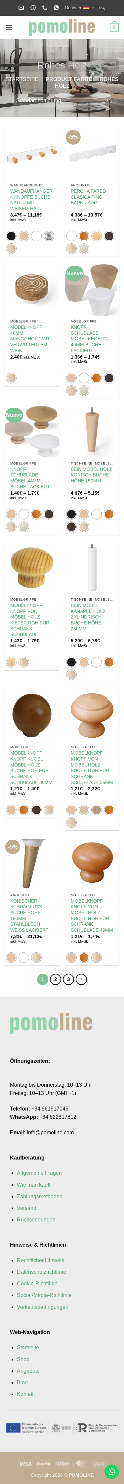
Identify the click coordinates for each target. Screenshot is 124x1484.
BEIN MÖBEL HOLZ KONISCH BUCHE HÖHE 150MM (91, 475)
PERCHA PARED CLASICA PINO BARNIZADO (88, 197)
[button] (9, 27)
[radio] (11, 236)
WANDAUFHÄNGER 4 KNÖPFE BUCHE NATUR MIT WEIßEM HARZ (31, 200)
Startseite (21, 79)
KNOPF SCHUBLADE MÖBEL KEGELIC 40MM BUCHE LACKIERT (89, 339)
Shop (23, 1359)
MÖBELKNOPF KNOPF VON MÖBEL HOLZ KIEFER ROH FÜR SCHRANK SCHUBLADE (29, 620)
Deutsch (73, 7)
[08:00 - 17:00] (33, 8)
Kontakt (26, 1394)
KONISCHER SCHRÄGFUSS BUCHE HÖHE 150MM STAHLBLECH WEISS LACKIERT (29, 916)
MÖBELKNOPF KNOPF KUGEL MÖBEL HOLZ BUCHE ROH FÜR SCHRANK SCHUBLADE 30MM (31, 768)
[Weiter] (81, 979)
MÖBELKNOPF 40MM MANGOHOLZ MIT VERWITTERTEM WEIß (30, 339)
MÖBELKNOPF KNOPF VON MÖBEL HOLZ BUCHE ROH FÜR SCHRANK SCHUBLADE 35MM (92, 768)
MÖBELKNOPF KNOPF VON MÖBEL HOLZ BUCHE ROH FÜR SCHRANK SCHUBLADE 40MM (92, 916)
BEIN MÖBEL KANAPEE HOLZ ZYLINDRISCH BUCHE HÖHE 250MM (88, 617)
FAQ (102, 8)
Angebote (28, 1371)
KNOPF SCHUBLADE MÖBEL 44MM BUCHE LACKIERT (30, 478)
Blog (22, 1382)
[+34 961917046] (45, 8)
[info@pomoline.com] (22, 8)
